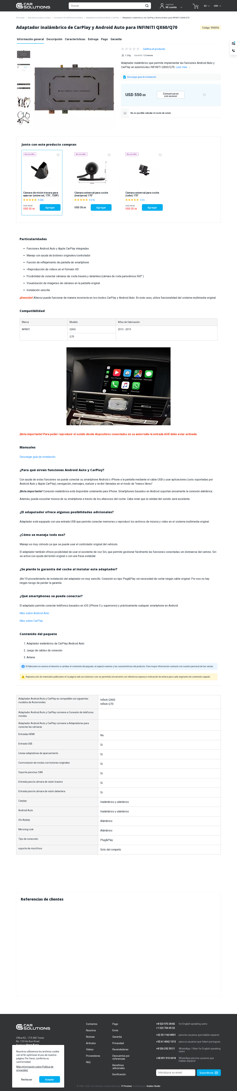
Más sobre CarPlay (31, 620)
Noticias (90, 1036)
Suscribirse (206, 1072)
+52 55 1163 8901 (166, 1035)
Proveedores (93, 1055)
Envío (115, 1030)
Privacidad (118, 1043)
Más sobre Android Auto (34, 613)
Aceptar (49, 1079)
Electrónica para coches (39, 18)
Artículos (91, 1043)
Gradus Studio (153, 1086)
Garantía (116, 39)
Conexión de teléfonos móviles (68, 18)
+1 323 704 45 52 (165, 1028)
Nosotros (91, 1030)
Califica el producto (154, 49)
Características (75, 39)
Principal (20, 18)
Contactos (91, 1024)
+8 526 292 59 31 (165, 1048)
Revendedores (120, 1049)
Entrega (93, 39)
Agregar (50, 207)
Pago (104, 39)
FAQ (88, 1062)
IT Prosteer (126, 1086)
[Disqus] (118, 948)
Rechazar (26, 1079)
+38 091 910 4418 (166, 1058)
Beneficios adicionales (118, 1067)
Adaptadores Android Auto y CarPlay (102, 18)
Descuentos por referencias (121, 1057)
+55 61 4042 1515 (166, 1041)
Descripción (54, 39)
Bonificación (119, 1074)
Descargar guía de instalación (37, 456)
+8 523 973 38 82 (165, 1024)
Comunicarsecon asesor (171, 94)
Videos (90, 1049)
